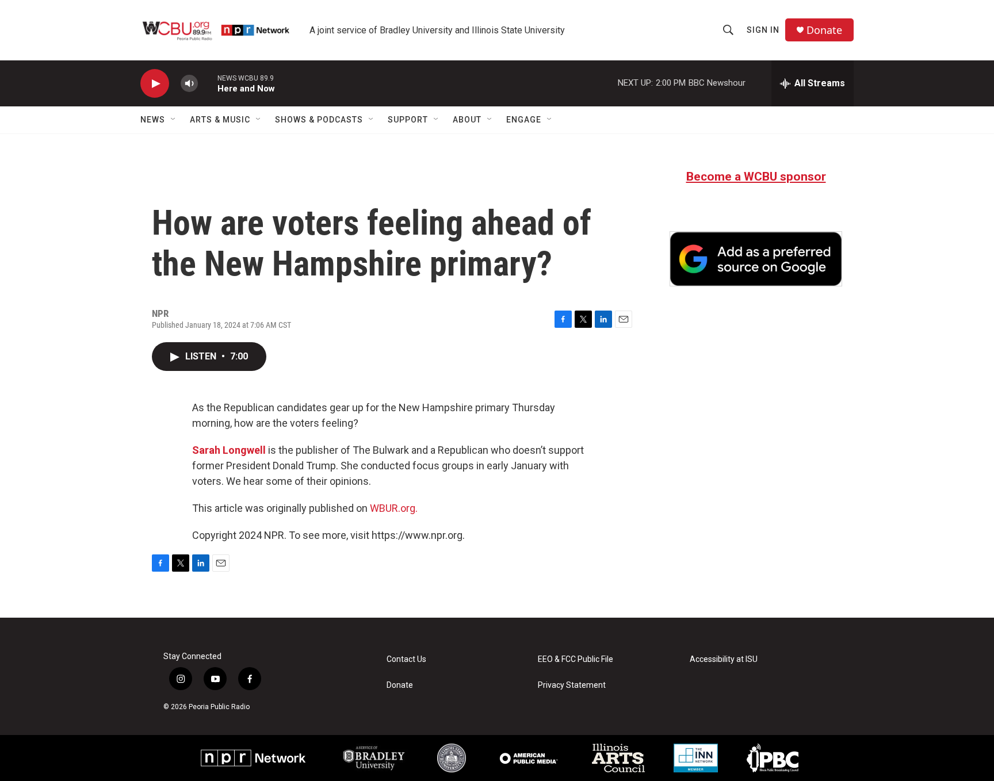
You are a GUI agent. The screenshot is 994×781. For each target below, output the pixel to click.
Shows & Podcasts (319, 119)
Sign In (763, 30)
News (152, 119)
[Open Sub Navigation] (173, 119)
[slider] (207, 83)
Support (408, 119)
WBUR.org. (394, 508)
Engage (523, 119)
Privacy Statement (572, 685)
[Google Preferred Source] (756, 259)
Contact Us (406, 659)
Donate (824, 30)
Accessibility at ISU (724, 659)
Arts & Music (220, 119)
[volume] (189, 84)
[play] (155, 83)
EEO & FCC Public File (575, 659)
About (467, 119)
